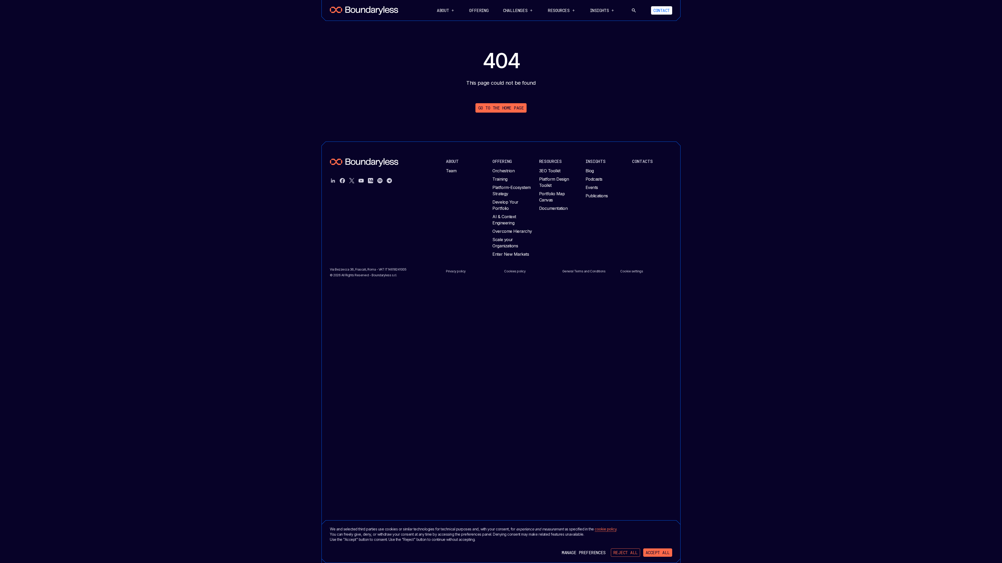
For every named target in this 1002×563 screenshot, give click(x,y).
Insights (596, 161)
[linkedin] (333, 181)
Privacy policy (456, 271)
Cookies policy (515, 271)
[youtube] (361, 181)
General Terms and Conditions (584, 271)
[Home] (364, 10)
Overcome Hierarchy (512, 231)
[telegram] (389, 181)
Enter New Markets (510, 254)
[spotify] (380, 181)
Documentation (553, 208)
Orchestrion (503, 170)
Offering (478, 10)
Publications (597, 195)
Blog (590, 170)
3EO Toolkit (549, 170)
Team (451, 170)
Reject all (625, 552)
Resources (550, 161)
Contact (661, 10)
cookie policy (605, 529)
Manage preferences (583, 552)
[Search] (634, 10)
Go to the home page (501, 108)
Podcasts (594, 179)
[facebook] (342, 181)
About (452, 161)
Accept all (658, 552)
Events (592, 187)
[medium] (370, 181)
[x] (352, 181)
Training (499, 179)
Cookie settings (631, 271)
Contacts (642, 161)
